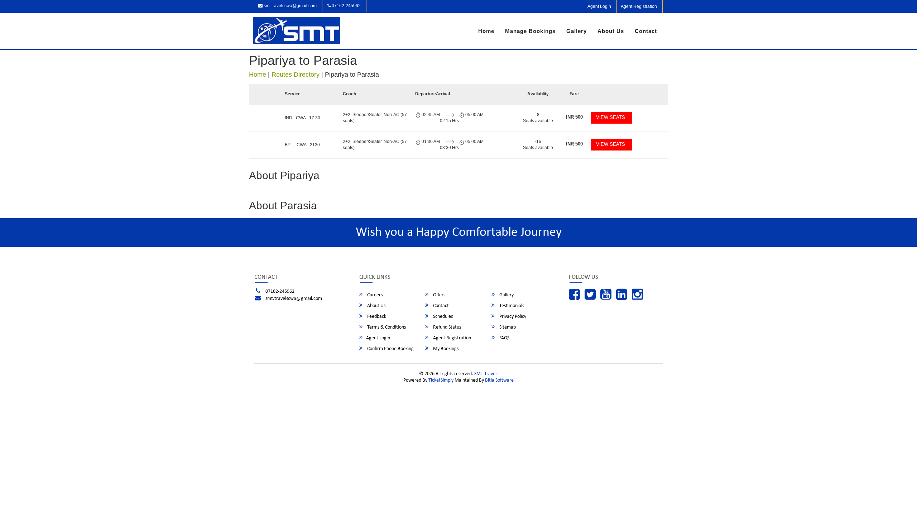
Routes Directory (296, 74)
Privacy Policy (512, 316)
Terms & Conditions (386, 327)
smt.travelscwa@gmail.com (290, 5)
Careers (374, 295)
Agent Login (599, 6)
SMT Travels (486, 374)
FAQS (503, 338)
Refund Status (446, 327)
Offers (438, 295)
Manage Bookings (530, 31)
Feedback (376, 316)
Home (486, 31)
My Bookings (445, 349)
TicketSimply (440, 380)
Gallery (576, 31)
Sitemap (507, 327)
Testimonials (511, 306)
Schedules (442, 316)
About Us (610, 31)
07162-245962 (346, 5)
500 (574, 117)
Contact (646, 31)
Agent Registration (639, 6)
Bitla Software (499, 380)
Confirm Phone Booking (390, 349)
